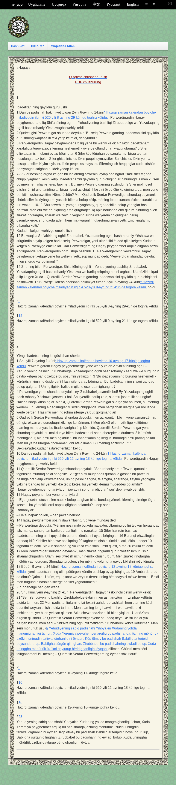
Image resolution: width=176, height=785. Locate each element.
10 (20, 682)
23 (20, 717)
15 (20, 316)
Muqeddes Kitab (63, 46)
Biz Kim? (37, 46)
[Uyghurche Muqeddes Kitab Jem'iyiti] (18, 35)
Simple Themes (98, 780)
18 (20, 702)
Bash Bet (17, 46)
